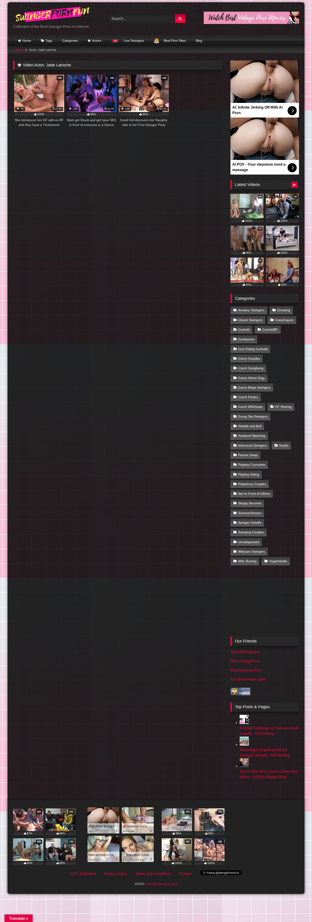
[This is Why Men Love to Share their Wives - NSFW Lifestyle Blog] (244, 766)
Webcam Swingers (251, 551)
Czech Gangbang (250, 368)
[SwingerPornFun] (53, 15)
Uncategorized (248, 542)
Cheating (283, 310)
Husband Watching (251, 435)
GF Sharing (283, 406)
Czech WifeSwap (250, 406)
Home (26, 40)
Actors (96, 40)
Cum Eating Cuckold (252, 349)
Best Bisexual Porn (246, 670)
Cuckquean (246, 339)
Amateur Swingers (251, 310)
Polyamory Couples (252, 484)
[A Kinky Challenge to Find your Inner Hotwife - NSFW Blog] (244, 723)
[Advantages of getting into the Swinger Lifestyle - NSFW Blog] (244, 744)
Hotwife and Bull (249, 426)
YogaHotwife (278, 561)
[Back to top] (298, 908)
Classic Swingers (250, 320)
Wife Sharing (247, 561)
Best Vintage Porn (245, 661)
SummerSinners (249, 513)
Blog (199, 40)
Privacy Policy (115, 874)
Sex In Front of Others (254, 493)
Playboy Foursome (251, 464)
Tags (48, 40)
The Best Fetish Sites (247, 679)
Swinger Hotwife (249, 522)
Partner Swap (248, 455)
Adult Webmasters (245, 652)
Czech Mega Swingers (254, 387)
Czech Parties (248, 397)
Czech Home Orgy (251, 378)
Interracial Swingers (252, 445)
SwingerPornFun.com (161, 884)
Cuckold (244, 329)
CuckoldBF (270, 329)
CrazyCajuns (284, 320)
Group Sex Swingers (253, 416)
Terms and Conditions (153, 874)
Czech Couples (249, 358)
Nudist (283, 445)
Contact (185, 874)
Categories (70, 40)
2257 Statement (83, 874)
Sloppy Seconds (249, 503)
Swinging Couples (251, 532)
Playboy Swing (248, 474)
